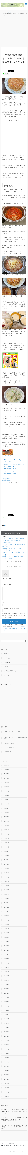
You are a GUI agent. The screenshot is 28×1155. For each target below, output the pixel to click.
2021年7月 (6, 1027)
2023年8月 (6, 920)
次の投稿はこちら (7, 480)
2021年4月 (6, 1040)
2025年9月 (6, 812)
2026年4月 (6, 782)
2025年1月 (6, 847)
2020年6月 (6, 1079)
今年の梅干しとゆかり (10, 473)
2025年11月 (6, 804)
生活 (5, 666)
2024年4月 (6, 885)
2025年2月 (6, 842)
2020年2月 (6, 1096)
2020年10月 (6, 1062)
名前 (3, 602)
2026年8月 (6, 765)
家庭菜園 (6, 662)
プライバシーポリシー (6, 1145)
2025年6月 (6, 825)
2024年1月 (6, 898)
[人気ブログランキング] (7, 452)
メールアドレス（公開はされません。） (10, 608)
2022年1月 (6, 1001)
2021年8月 (6, 1023)
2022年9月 (6, 967)
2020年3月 (6, 1092)
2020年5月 (6, 1083)
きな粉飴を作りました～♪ (11, 468)
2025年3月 (6, 838)
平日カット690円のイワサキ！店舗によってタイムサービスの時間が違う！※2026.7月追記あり (13, 540)
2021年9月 (6, 1019)
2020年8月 (6, 1070)
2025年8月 (6, 816)
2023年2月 (6, 945)
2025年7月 (6, 821)
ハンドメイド (7, 658)
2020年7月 (6, 1074)
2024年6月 (6, 877)
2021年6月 (6, 1031)
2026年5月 (6, 778)
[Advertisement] (14, 31)
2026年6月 (6, 773)
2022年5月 (6, 984)
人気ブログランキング (7, 456)
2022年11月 (6, 958)
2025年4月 (6, 834)
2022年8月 (6, 971)
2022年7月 (6, 976)
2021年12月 (6, 1006)
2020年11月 (6, 1057)
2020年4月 (6, 1087)
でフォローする (15, 561)
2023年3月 (6, 941)
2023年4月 (6, 937)
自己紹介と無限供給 (8, 671)
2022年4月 (6, 988)
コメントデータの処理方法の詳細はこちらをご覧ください (13, 628)
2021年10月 (6, 1014)
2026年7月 (6, 769)
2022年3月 (6, 993)
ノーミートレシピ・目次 (18, 1145)
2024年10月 (6, 859)
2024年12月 (6, 851)
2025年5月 (6, 829)
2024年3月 (6, 890)
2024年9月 (6, 864)
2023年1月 (6, 950)
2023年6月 (6, 928)
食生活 (6, 525)
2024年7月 (6, 872)
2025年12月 (6, 799)
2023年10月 (6, 911)
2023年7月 (6, 924)
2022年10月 (6, 963)
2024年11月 (6, 855)
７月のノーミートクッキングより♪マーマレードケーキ (15, 731)
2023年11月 (6, 907)
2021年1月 (6, 1053)
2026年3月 (6, 786)
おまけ (5, 653)
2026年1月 (6, 795)
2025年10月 (6, 808)
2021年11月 (6, 1010)
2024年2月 (6, 894)
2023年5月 (6, 933)
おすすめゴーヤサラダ (10, 471)
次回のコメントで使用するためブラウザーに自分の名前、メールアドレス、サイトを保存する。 (13, 615)
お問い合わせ (4, 1144)
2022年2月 (6, 997)
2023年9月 (6, 915)
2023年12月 (6, 902)
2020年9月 (6, 1066)
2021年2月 (6, 1049)
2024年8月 (6, 868)
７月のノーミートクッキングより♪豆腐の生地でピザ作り (15, 738)
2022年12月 (6, 954)
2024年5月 (6, 881)
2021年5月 (6, 1036)
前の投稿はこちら (7, 478)
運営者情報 (11, 1144)
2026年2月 (6, 791)
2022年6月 (6, 980)
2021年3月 (6, 1044)
